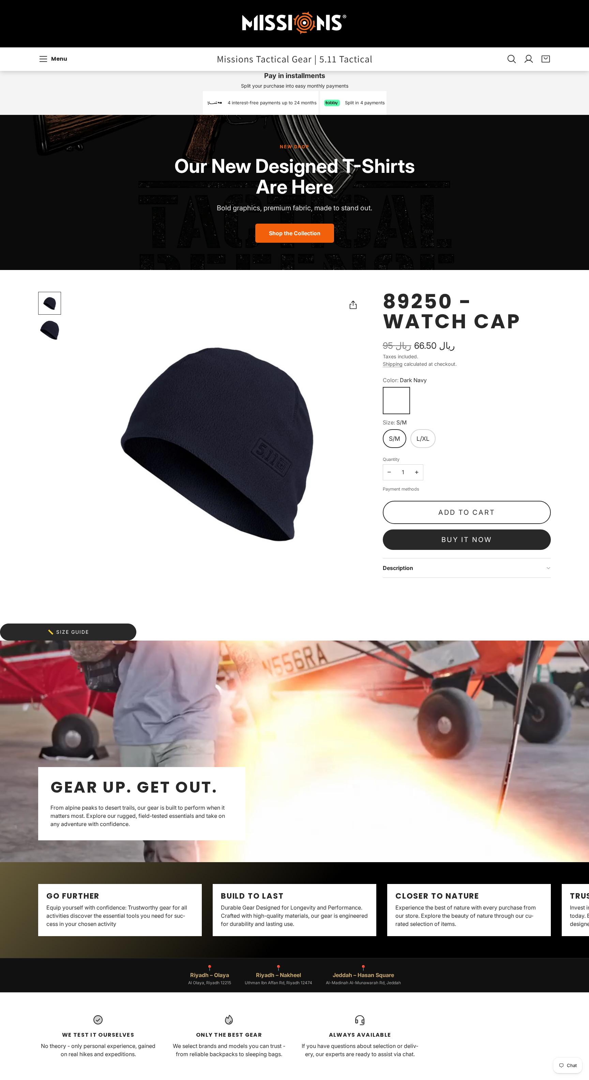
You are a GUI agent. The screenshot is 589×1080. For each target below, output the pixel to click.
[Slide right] (551, 910)
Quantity (391, 459)
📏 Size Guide (68, 632)
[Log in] (529, 59)
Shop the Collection (294, 233)
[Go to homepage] (294, 24)
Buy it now (466, 540)
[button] (54, 59)
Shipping (393, 364)
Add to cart (466, 512)
